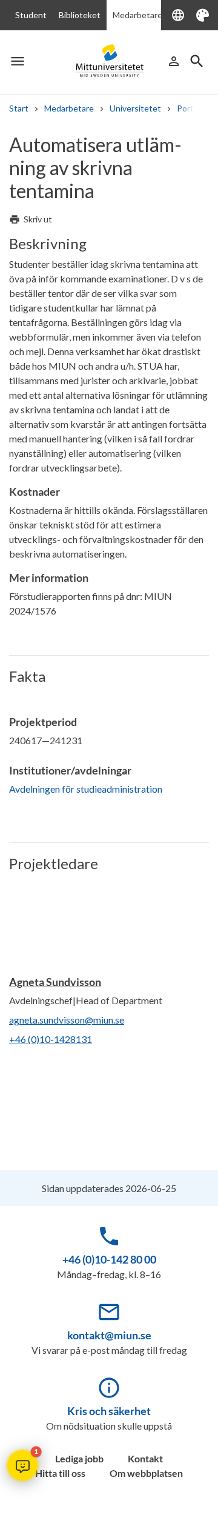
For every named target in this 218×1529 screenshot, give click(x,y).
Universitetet (135, 108)
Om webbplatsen (146, 1473)
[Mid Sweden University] (109, 60)
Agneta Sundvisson (55, 981)
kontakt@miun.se (109, 1335)
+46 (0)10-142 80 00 (109, 1259)
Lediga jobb (79, 1458)
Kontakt (145, 1458)
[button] (22, 1465)
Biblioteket (80, 15)
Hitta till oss (60, 1473)
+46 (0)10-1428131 (50, 1039)
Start (18, 108)
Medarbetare (137, 15)
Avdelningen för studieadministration (85, 788)
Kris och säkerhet (109, 1410)
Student (31, 15)
